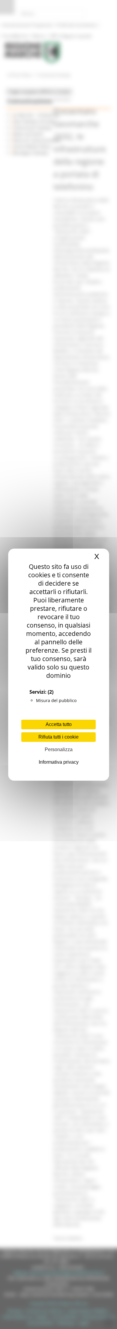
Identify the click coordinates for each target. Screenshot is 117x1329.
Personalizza (59, 749)
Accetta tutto (59, 724)
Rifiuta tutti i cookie (58, 736)
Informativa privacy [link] (59, 762)
